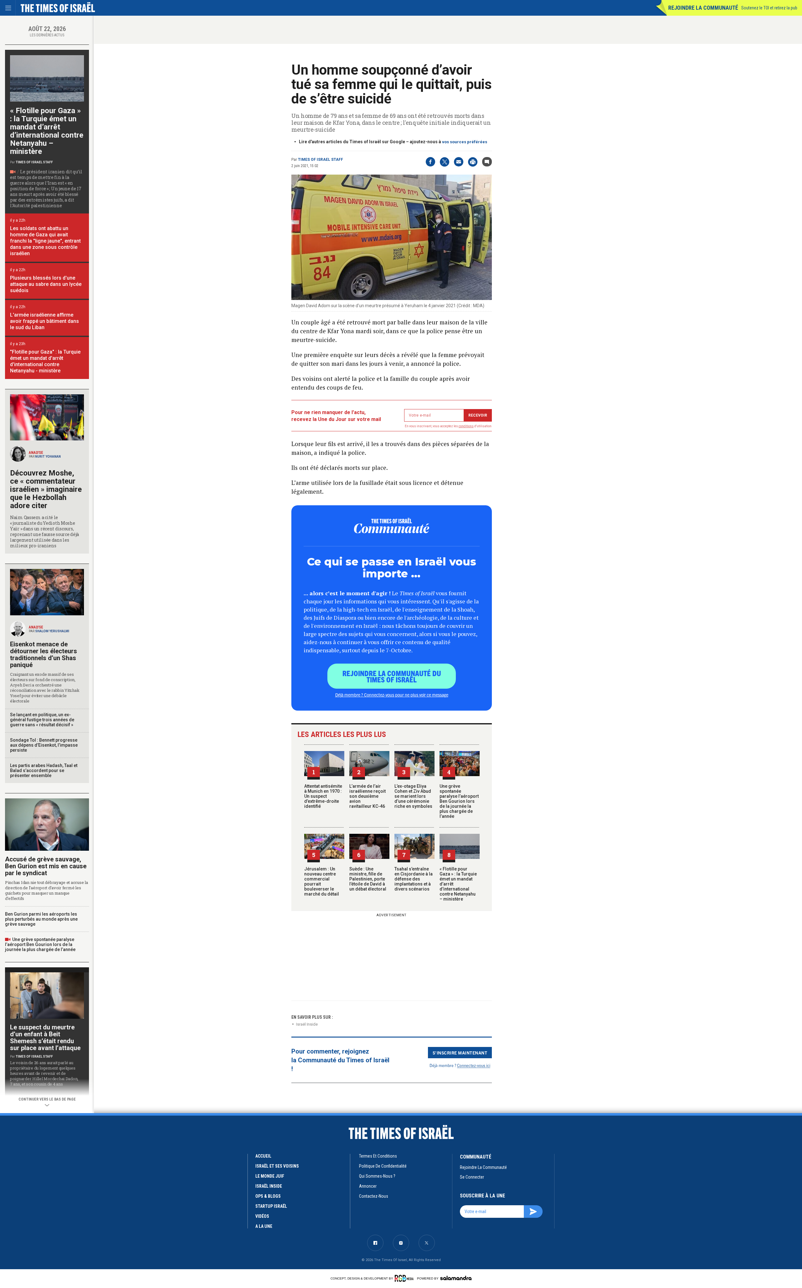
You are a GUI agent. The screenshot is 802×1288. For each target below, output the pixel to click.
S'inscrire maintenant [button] (460, 1052)
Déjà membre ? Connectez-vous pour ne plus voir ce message (391, 694)
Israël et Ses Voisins (277, 1166)
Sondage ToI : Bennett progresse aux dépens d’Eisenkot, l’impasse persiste (44, 745)
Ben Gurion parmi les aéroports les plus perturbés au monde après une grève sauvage (41, 919)
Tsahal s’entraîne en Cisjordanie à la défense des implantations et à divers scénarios (413, 878)
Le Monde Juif (269, 1176)
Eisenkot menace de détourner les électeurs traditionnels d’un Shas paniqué (43, 654)
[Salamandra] (455, 1278)
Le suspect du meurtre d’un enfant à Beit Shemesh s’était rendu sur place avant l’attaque (45, 1037)
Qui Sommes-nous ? (377, 1176)
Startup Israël (271, 1206)
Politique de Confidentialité (383, 1166)
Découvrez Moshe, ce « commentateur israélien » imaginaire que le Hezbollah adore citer (46, 489)
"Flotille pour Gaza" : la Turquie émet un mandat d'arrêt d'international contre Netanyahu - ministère (45, 361)
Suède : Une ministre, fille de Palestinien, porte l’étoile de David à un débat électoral (367, 878)
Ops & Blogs (268, 1196)
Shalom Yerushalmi (52, 631)
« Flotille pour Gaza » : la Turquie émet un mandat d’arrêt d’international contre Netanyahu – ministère (46, 131)
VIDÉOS (262, 1216)
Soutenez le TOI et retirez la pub (769, 7)
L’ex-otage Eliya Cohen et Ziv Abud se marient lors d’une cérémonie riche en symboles (413, 796)
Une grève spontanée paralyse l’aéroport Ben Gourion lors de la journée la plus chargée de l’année (459, 801)
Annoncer (368, 1186)
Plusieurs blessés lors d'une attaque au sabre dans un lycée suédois (45, 284)
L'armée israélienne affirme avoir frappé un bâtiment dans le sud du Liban (44, 321)
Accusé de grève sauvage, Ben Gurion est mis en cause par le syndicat (45, 866)
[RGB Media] (405, 1278)
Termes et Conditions (378, 1156)
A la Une (263, 1226)
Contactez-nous (373, 1196)
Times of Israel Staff (320, 159)
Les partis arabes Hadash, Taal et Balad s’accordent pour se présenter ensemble (43, 770)
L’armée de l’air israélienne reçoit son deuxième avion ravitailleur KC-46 (367, 796)
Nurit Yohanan (48, 456)
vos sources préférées (464, 141)
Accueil (263, 1156)
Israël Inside (307, 1024)
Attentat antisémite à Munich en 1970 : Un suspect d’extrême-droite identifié (323, 796)
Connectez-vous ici (473, 1065)
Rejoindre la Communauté (703, 7)
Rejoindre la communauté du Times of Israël (391, 676)
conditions (466, 426)
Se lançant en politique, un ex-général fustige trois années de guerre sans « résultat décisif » (42, 719)
